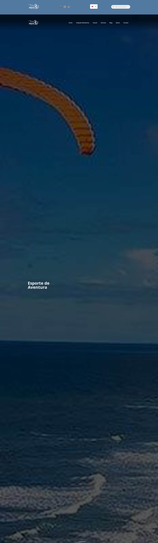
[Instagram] (65, 7)
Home (70, 23)
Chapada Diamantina (82, 23)
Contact (125, 23)
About (118, 23)
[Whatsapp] (69, 7)
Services (103, 23)
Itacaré (95, 23)
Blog (111, 23)
